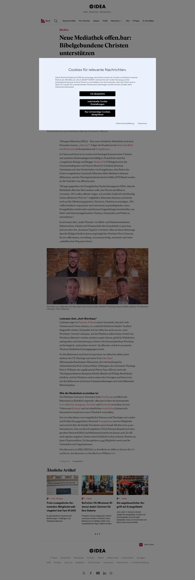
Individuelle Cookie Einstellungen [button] (97, 102)
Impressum (142, 123)
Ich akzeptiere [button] (97, 93)
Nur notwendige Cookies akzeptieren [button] (97, 113)
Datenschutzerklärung (125, 123)
